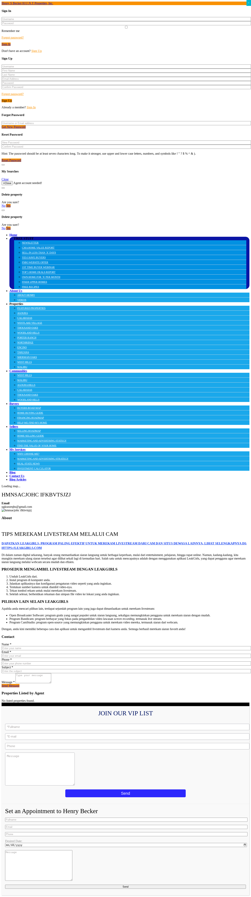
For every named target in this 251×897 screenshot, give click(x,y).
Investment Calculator (34, 468)
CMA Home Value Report (38, 247)
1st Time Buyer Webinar (38, 267)
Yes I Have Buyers (34, 257)
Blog (12, 472)
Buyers (14, 403)
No (3, 205)
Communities (18, 371)
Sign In (6, 44)
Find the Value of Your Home (36, 445)
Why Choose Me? (28, 453)
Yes (8, 205)
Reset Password (11, 160)
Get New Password (14, 127)
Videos (21, 299)
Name (6, 644)
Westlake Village (29, 322)
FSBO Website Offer (35, 262)
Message (8, 682)
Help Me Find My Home (32, 422)
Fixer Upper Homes (34, 281)
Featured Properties (31, 308)
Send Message (10, 685)
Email (6, 652)
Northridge (25, 342)
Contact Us (16, 476)
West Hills (24, 362)
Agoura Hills (26, 385)
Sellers (13, 426)
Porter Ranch (26, 337)
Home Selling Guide (30, 435)
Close (5, 179)
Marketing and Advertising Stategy (41, 440)
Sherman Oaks (27, 357)
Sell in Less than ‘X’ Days (39, 252)
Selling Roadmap (29, 430)
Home (13, 235)
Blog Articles (17, 479)
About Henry (26, 295)
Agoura (22, 313)
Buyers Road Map (29, 407)
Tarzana (23, 352)
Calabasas (24, 318)
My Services (17, 449)
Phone (7, 659)
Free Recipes (30, 286)
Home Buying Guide (30, 412)
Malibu (22, 367)
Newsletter (30, 242)
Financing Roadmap (30, 417)
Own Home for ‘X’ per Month (41, 277)
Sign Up (36, 51)
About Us (15, 290)
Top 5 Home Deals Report (38, 272)
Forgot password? (13, 37)
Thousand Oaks (27, 327)
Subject (7, 667)
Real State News (28, 463)
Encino (22, 347)
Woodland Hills (28, 332)
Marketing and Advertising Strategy (42, 458)
